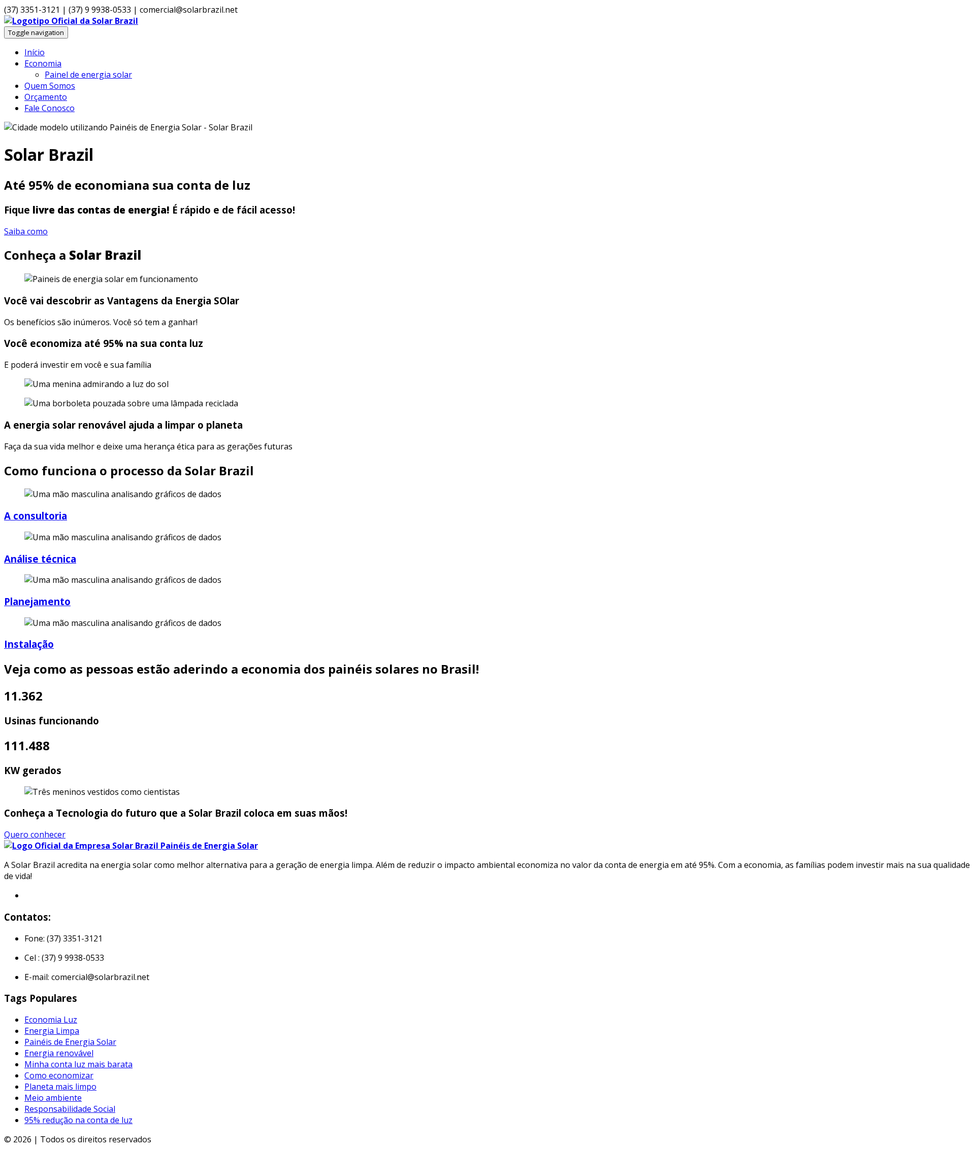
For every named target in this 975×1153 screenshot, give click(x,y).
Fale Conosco (49, 108)
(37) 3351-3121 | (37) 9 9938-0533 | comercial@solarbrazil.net (121, 9)
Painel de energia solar (88, 74)
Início (34, 52)
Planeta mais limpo (60, 1086)
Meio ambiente (53, 1097)
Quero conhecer (35, 834)
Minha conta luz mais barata (78, 1064)
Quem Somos (49, 85)
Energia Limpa (51, 1030)
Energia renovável (58, 1053)
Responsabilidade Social (69, 1108)
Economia (42, 63)
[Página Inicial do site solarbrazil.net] (71, 20)
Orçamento (45, 96)
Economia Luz (50, 1019)
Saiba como (26, 231)
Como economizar (58, 1075)
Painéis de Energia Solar (70, 1041)
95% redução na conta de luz (78, 1120)
